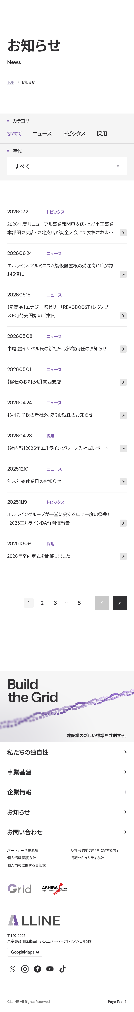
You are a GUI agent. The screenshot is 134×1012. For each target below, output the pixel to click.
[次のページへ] (120, 603)
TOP (10, 82)
